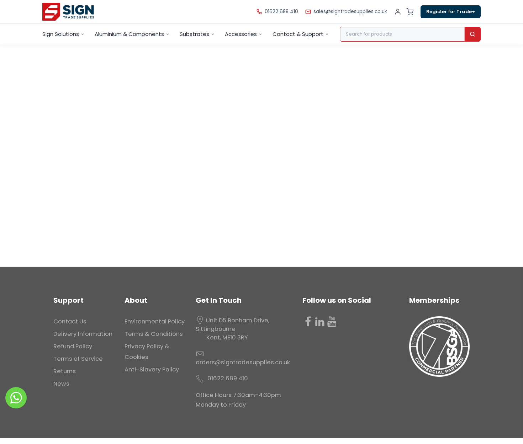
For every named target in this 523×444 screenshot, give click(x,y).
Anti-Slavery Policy (152, 369)
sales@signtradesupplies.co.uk (350, 11)
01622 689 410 (281, 11)
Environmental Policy (155, 321)
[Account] (397, 11)
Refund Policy (72, 346)
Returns (64, 371)
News (61, 384)
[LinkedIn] (320, 321)
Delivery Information (82, 334)
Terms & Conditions (154, 334)
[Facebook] (307, 321)
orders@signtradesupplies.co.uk (243, 362)
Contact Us (69, 321)
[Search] (472, 34)
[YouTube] (332, 321)
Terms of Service (78, 359)
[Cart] (409, 11)
